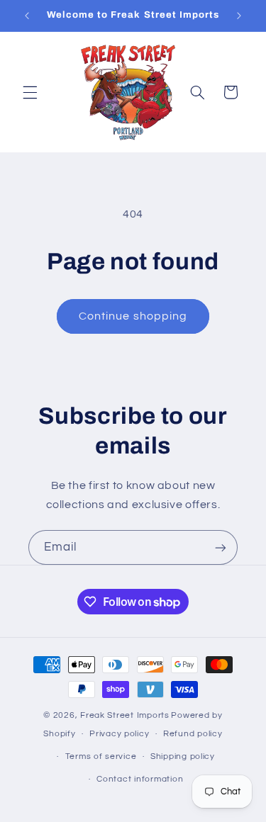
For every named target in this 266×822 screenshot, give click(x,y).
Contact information (139, 779)
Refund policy (193, 734)
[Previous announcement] (27, 15)
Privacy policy (119, 734)
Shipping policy (182, 756)
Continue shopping (133, 316)
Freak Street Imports (125, 715)
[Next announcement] (239, 15)
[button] (29, 92)
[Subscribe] (220, 547)
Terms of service (101, 756)
